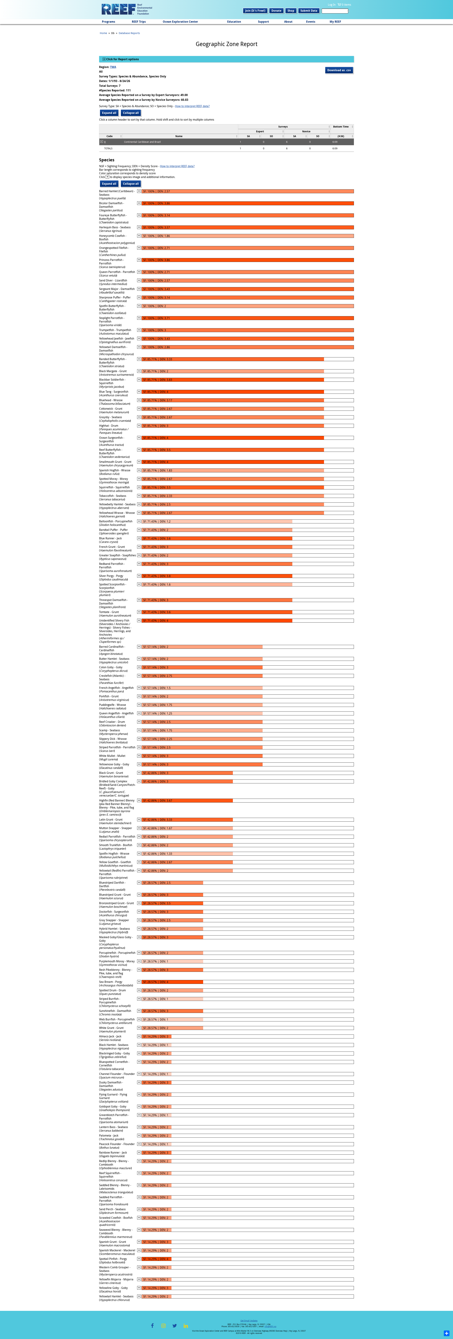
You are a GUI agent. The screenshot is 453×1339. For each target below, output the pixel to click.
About (288, 22)
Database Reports (129, 33)
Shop (291, 11)
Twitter (174, 1327)
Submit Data (308, 11)
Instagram (163, 1327)
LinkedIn (186, 1327)
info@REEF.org (270, 1326)
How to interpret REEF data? (192, 106)
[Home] (127, 9)
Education (234, 22)
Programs (108, 22)
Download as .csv (339, 70)
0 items (346, 5)
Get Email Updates (248, 1320)
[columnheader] (284, 126)
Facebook (152, 1327)
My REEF (335, 22)
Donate (276, 11)
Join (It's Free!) (255, 11)
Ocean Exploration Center (180, 22)
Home (103, 33)
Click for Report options (122, 59)
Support (263, 22)
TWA (113, 67)
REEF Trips (139, 22)
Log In (332, 5)
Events (310, 22)
